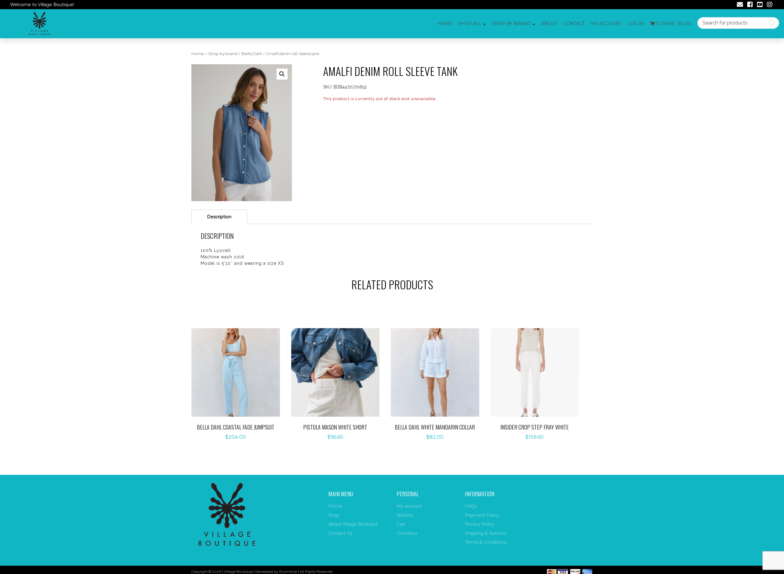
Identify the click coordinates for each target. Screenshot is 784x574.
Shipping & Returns (485, 533)
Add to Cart (239, 366)
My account (606, 23)
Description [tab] (219, 216)
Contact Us (340, 533)
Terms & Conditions (485, 542)
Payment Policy (482, 515)
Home (444, 23)
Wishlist (405, 515)
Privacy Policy (480, 524)
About (549, 23)
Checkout (407, 533)
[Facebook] (750, 5)
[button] (282, 74)
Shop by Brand (511, 23)
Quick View (239, 385)
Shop (333, 515)
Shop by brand (222, 53)
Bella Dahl (252, 53)
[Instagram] (769, 5)
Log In (636, 23)
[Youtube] (760, 5)
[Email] (739, 5)
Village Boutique (238, 571)
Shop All (469, 23)
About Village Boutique (353, 524)
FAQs (471, 506)
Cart (401, 524)
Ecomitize (288, 571)
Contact (574, 23)
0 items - (673, 23)
